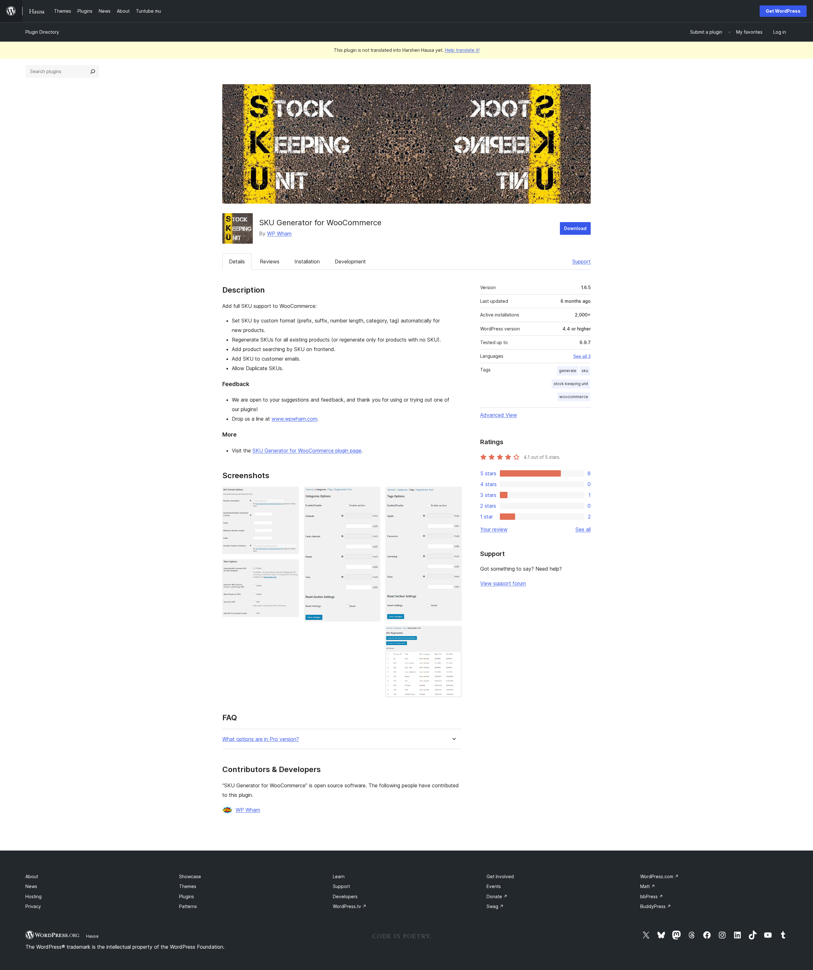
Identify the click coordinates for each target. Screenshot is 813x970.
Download (575, 228)
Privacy (33, 906)
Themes (187, 886)
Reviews (269, 261)
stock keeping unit (571, 383)
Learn (339, 876)
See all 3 (582, 356)
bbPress (651, 896)
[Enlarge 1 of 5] (290, 495)
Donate (497, 896)
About (31, 876)
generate (567, 370)
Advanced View (498, 415)
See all (583, 529)
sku (584, 370)
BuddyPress (655, 906)
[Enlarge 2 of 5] (290, 568)
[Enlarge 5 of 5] (453, 634)
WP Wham (279, 233)
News (31, 886)
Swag (495, 906)
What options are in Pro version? (260, 739)
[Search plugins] (92, 71)
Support (581, 261)
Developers (345, 896)
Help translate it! (462, 50)
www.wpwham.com (294, 419)
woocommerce (573, 396)
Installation (307, 261)
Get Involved (500, 876)
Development (350, 261)
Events (494, 886)
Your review (493, 529)
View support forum (503, 583)
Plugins (186, 896)
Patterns (188, 906)
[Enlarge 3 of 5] (371, 495)
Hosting (33, 896)
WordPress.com (659, 876)
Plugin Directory (42, 32)
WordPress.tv (349, 906)
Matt (647, 886)
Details (237, 261)
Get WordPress (783, 11)
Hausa (92, 936)
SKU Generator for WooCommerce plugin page (306, 450)
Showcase (190, 876)
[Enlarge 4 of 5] (453, 495)
